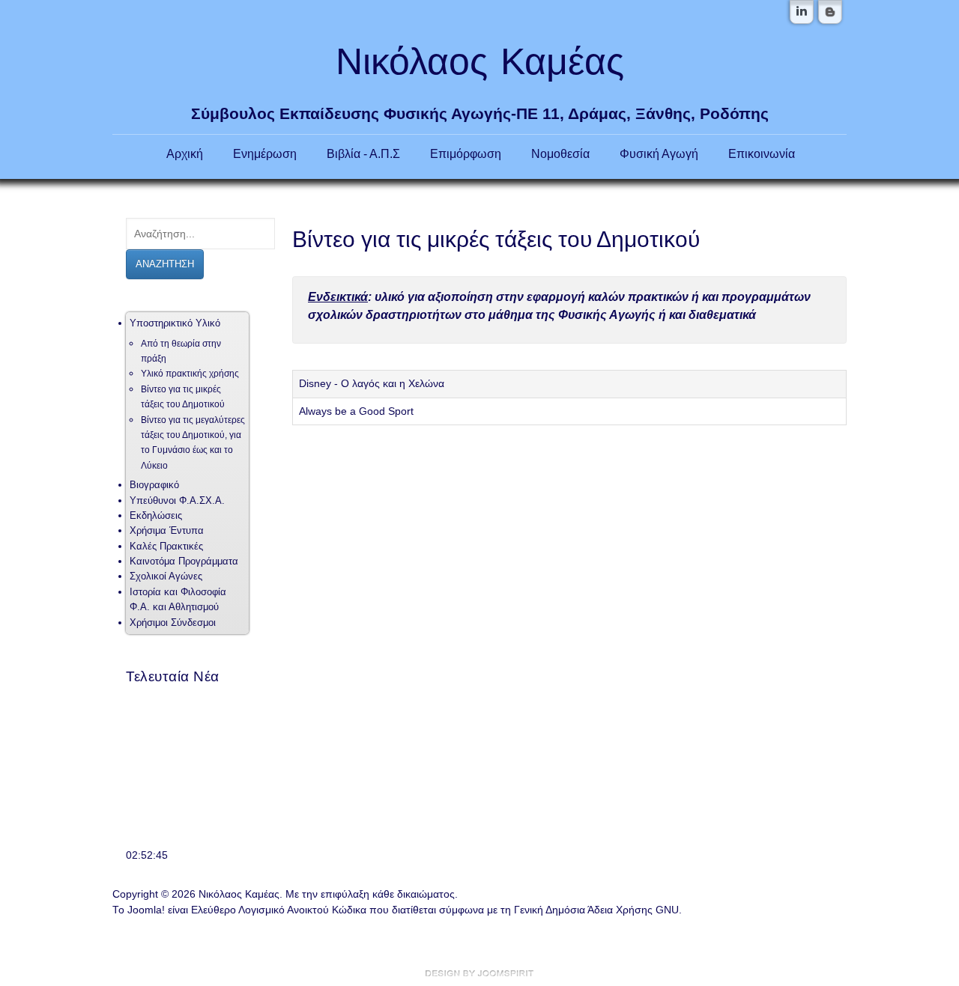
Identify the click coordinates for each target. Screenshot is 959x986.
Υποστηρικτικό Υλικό (175, 323)
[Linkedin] (802, 12)
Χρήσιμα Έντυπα (167, 530)
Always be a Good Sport (356, 411)
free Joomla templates (479, 973)
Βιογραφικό (154, 484)
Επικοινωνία (761, 153)
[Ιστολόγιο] (830, 12)
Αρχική (184, 153)
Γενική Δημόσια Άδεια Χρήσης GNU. (598, 910)
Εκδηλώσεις (156, 515)
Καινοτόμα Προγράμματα (184, 561)
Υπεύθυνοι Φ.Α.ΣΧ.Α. (177, 500)
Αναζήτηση (165, 264)
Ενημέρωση (265, 153)
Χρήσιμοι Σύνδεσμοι (173, 622)
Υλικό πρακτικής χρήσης (190, 373)
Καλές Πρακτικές (166, 546)
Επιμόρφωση (465, 153)
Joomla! (146, 910)
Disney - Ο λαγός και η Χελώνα (371, 383)
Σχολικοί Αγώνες (166, 576)
